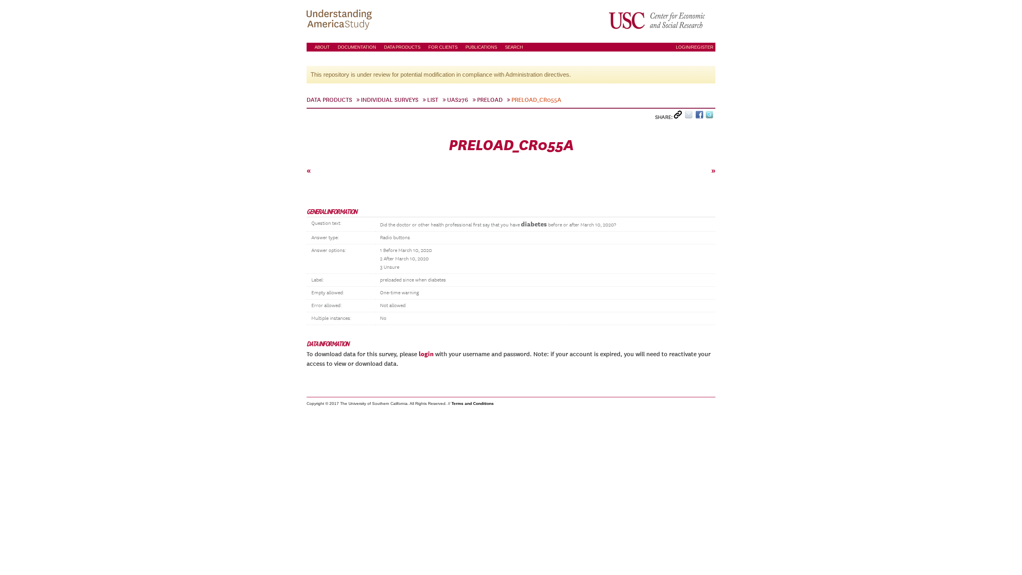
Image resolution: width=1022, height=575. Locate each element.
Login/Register (694, 47)
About (322, 47)
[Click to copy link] (679, 116)
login (426, 353)
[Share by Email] (690, 116)
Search (514, 47)
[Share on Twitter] (710, 116)
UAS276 (457, 99)
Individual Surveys (389, 99)
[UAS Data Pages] (340, 20)
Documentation (357, 47)
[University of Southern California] (657, 20)
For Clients (443, 47)
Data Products (402, 47)
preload (490, 99)
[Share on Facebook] (700, 116)
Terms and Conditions (473, 403)
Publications (481, 47)
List (432, 99)
